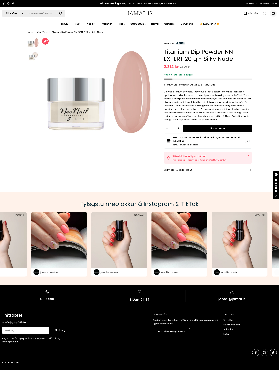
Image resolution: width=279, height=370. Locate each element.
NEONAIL (180, 43)
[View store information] (247, 141)
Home (30, 32)
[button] (276, 185)
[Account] (264, 13)
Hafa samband (268, 3)
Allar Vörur (42, 32)
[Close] (248, 155)
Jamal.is (14, 362)
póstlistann (189, 160)
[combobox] (33, 13)
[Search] (60, 13)
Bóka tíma (251, 3)
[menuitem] (64, 23)
